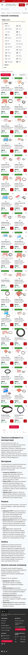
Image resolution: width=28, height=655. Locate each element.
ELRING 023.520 (5, 222)
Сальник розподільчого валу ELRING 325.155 (21, 128)
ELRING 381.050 (5, 184)
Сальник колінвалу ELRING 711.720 (19, 359)
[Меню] (2, 4)
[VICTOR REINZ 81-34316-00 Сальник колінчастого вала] (21, 332)
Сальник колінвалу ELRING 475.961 (19, 147)
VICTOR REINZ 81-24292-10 (5, 241)
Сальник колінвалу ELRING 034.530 (6, 263)
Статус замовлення (20, 627)
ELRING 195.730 (5, 299)
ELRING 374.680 (5, 357)
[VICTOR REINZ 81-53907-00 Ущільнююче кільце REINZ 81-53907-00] (7, 390)
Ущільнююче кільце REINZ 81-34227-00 (20, 243)
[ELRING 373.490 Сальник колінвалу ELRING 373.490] (7, 371)
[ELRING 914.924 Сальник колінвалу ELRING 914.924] (21, 255)
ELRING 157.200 (19, 222)
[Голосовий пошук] (25, 8)
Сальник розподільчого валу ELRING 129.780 (7, 89)
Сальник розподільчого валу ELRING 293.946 (21, 108)
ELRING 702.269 (5, 126)
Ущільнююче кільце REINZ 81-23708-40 (6, 320)
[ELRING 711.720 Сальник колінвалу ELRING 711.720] (21, 351)
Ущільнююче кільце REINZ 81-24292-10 (6, 243)
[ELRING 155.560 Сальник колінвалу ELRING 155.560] (21, 81)
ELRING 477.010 (19, 280)
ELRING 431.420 (19, 376)
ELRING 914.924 (19, 261)
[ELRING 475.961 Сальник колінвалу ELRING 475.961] (21, 139)
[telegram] (2, 644)
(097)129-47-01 (6, 638)
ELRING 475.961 (19, 145)
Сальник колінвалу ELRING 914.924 (19, 263)
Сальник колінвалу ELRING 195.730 (6, 301)
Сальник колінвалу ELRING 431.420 (19, 378)
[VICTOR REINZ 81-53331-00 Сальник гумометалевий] (21, 409)
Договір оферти (5, 625)
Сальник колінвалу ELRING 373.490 (6, 378)
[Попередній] (2, 82)
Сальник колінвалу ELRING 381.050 (6, 185)
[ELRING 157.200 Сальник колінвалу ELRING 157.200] (21, 216)
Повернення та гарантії (19, 623)
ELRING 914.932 (5, 106)
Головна (3, 13)
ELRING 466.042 (5, 280)
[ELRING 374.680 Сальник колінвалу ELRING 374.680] (7, 351)
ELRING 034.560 (5, 415)
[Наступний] (12, 82)
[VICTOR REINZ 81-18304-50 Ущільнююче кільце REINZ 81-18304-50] (7, 197)
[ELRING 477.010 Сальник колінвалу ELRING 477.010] (21, 274)
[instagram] (4, 651)
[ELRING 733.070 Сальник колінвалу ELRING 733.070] (7, 332)
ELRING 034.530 (5, 261)
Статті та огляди (5, 630)
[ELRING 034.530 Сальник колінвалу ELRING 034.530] (7, 255)
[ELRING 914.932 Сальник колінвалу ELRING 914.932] (7, 101)
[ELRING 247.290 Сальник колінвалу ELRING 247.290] (21, 178)
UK (4, 611)
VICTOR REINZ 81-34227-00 (19, 241)
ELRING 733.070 (5, 338)
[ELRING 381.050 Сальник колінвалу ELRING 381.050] (7, 178)
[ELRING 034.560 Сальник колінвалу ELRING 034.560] (7, 409)
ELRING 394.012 (19, 396)
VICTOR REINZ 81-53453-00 (5, 145)
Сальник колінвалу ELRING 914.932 (6, 108)
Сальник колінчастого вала (20, 340)
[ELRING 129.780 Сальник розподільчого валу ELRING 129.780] (7, 81)
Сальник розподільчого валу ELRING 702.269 (7, 128)
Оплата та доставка (17, 1)
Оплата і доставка (19, 620)
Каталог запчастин (6, 628)
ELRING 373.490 (5, 376)
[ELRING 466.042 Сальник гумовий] (7, 274)
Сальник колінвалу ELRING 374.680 (6, 359)
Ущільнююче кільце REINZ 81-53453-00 (6, 147)
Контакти (25, 1)
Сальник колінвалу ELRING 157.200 (19, 224)
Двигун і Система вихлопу (13, 13)
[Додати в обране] (12, 78)
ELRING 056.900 (19, 319)
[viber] (4, 644)
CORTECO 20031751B (20, 203)
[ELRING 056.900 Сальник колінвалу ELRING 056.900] (21, 313)
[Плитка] (13, 75)
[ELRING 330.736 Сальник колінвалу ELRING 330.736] (7, 159)
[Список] (16, 75)
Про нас (3, 623)
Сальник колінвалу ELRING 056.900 (19, 320)
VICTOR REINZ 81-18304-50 (5, 203)
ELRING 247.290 (19, 184)
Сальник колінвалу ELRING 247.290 (19, 185)
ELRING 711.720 (19, 357)
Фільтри (6, 74)
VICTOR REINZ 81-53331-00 (19, 415)
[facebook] (2, 651)
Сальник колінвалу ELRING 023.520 (6, 224)
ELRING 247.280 (19, 299)
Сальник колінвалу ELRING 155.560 (19, 89)
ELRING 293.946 (19, 106)
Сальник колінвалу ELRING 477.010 (19, 282)
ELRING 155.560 (19, 87)
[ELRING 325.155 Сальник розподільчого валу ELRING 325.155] (21, 120)
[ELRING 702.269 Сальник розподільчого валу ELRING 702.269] (7, 120)
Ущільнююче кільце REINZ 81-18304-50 (6, 205)
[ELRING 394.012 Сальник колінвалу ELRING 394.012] (21, 390)
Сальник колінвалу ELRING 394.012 (19, 398)
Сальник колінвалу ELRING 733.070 (6, 340)
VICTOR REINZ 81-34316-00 (19, 338)
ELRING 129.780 (5, 87)
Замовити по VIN (21, 629)
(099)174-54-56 (6, 635)
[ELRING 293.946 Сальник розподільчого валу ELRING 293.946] (21, 101)
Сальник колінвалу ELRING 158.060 (19, 166)
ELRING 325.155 (19, 126)
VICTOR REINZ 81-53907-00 (5, 396)
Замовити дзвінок (8, 641)
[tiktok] (6, 651)
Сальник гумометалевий (19, 205)
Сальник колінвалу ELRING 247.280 (19, 301)
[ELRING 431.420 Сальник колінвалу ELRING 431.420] (21, 371)
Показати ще (14, 427)
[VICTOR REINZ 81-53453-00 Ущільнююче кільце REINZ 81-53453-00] (7, 139)
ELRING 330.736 (5, 164)
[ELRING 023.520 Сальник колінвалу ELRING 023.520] (7, 216)
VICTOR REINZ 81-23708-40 (5, 319)
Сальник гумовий (5, 281)
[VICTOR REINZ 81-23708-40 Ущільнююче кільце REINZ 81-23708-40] (7, 313)
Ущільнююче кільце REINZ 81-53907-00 (6, 398)
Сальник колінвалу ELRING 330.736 (6, 166)
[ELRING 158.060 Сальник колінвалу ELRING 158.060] (21, 159)
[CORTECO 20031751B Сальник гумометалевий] (21, 197)
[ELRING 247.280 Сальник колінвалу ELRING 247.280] (21, 294)
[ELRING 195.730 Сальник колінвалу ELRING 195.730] (7, 294)
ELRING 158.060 (19, 164)
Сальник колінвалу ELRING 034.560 (6, 417)
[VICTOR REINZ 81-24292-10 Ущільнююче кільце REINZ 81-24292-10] (7, 236)
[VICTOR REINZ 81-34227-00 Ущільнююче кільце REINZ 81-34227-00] (21, 236)
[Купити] (11, 93)
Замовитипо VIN (22, 5)
